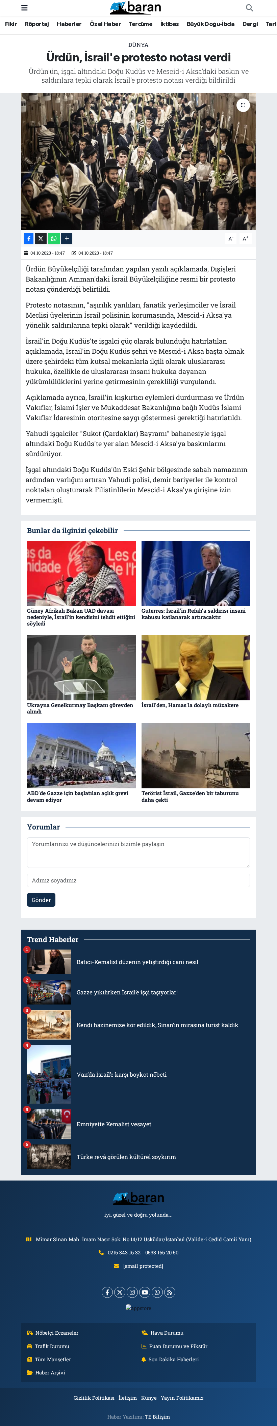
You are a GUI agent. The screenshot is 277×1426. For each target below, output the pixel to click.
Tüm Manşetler (53, 1359)
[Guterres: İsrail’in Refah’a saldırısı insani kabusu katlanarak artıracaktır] (196, 573)
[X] (119, 1292)
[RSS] (169, 1292)
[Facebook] (107, 1292)
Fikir (11, 24)
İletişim (128, 1397)
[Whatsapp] (157, 1292)
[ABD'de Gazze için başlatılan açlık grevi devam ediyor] (81, 755)
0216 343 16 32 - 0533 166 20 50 (143, 1252)
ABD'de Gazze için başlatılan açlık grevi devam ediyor (77, 796)
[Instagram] (132, 1292)
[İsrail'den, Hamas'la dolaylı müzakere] (196, 667)
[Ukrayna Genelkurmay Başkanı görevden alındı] (81, 667)
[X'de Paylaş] (41, 238)
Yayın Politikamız (182, 1397)
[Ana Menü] (24, 8)
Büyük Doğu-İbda (210, 24)
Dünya (138, 45)
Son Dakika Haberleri (174, 1359)
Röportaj (37, 24)
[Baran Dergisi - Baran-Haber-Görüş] (135, 7)
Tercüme (140, 24)
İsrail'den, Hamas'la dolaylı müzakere (190, 704)
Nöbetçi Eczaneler (56, 1332)
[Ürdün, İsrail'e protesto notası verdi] (138, 161)
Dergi (250, 24)
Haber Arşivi (50, 1372)
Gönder (41, 900)
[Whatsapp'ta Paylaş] (54, 238)
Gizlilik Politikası (94, 1397)
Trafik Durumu (52, 1346)
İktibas (169, 24)
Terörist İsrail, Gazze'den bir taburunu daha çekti (190, 796)
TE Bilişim (157, 1416)
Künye (149, 1397)
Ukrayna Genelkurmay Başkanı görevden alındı (80, 708)
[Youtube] (144, 1292)
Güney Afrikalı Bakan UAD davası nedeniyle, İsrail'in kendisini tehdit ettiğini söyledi (81, 617)
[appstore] (138, 1308)
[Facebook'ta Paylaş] (28, 238)
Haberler (69, 24)
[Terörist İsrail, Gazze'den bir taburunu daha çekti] (196, 755)
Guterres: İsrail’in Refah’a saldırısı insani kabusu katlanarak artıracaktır (194, 613)
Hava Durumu (167, 1332)
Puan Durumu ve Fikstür (178, 1346)
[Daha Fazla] (66, 238)
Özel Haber (105, 24)
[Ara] (249, 8)
